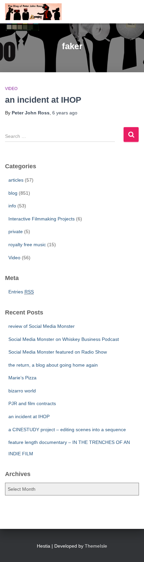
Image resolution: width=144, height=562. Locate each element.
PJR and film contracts (32, 403)
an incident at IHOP (43, 99)
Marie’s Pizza (22, 377)
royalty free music (27, 244)
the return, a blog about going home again (53, 365)
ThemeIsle (96, 546)
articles (15, 180)
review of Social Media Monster (41, 326)
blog (12, 193)
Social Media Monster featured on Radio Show (57, 352)
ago (64, 112)
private (15, 231)
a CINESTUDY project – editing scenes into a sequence (67, 429)
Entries (21, 291)
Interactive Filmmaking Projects (41, 218)
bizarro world (22, 390)
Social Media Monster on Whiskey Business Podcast (63, 339)
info (12, 205)
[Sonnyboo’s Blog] (36, 11)
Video (11, 88)
